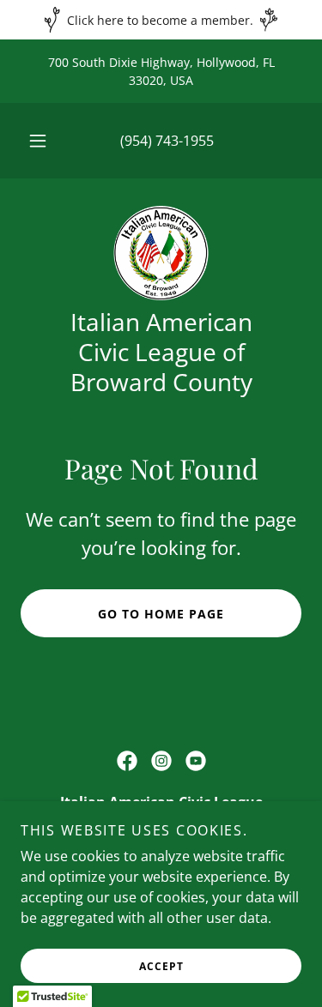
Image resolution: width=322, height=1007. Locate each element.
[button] (38, 141)
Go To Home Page (161, 614)
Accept (161, 966)
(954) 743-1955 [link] (167, 140)
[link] (161, 253)
